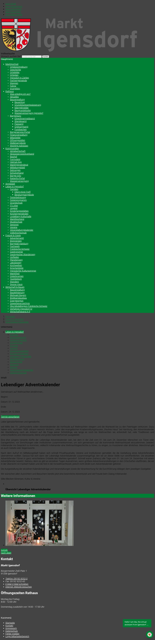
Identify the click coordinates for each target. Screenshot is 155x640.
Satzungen (15, 170)
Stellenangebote (18, 143)
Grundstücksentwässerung (28, 105)
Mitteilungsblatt (17, 167)
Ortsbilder (15, 72)
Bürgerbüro (15, 115)
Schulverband (16, 172)
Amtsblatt (10, 183)
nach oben (6, 552)
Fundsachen (21, 129)
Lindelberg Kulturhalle (20, 216)
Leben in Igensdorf (14, 186)
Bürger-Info (15, 175)
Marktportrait (11, 64)
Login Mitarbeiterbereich (17, 636)
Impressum (11, 628)
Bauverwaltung (17, 99)
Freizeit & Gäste (13, 235)
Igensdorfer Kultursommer (23, 270)
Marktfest (15, 273)
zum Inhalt (10, 3)
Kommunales (12, 148)
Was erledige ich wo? (20, 94)
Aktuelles (14, 96)
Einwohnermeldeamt (25, 118)
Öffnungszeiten (17, 140)
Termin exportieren (10, 416)
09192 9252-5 (16, 578)
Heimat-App (16, 162)
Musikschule (16, 221)
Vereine (13, 227)
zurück (4, 550)
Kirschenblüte (16, 268)
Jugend (13, 208)
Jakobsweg (15, 262)
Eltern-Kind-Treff (23, 192)
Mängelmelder (22, 107)
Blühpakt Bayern (18, 295)
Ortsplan (14, 75)
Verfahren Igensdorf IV (21, 308)
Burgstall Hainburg (19, 243)
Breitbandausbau (18, 298)
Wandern (14, 281)
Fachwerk (15, 246)
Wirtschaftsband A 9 (20, 311)
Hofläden (14, 257)
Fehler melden (12, 633)
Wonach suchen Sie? (11, 56)
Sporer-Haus (16, 284)
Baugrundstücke (23, 110)
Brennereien (16, 240)
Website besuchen (18, 586)
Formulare (15, 159)
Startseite (10, 316)
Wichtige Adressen (19, 145)
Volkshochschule (18, 232)
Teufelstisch (16, 279)
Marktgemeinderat (19, 164)
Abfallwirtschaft (17, 151)
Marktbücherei (17, 219)
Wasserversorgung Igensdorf (29, 113)
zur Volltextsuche (13, 14)
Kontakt (9, 625)
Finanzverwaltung (18, 134)
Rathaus (9, 91)
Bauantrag (20, 102)
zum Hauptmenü (13, 6)
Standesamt (21, 121)
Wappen (14, 83)
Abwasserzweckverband (22, 153)
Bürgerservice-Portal (20, 132)
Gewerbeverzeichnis (20, 303)
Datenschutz (11, 631)
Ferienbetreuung (18, 197)
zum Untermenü (13, 9)
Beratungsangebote (24, 194)
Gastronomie (16, 251)
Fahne (13, 86)
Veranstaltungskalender (21, 230)
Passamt (19, 124)
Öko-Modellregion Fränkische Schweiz (28, 306)
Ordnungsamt (21, 126)
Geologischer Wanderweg (22, 254)
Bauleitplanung (17, 292)
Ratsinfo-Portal (17, 178)
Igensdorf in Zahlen (19, 77)
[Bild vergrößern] (79, 523)
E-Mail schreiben (16, 584)
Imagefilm (15, 88)
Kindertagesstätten (19, 211)
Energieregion (16, 300)
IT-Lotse (14, 205)
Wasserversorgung (19, 181)
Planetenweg (16, 259)
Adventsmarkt (17, 238)
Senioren (14, 224)
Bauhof (13, 156)
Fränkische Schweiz (20, 249)
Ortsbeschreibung (18, 66)
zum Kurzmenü (13, 11)
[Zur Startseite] (69, 51)
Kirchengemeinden (19, 213)
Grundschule (16, 202)
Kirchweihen (16, 265)
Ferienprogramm (18, 200)
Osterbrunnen (16, 276)
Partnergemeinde (18, 80)
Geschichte (15, 69)
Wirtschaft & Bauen (14, 287)
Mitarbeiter (15, 137)
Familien (14, 189)
